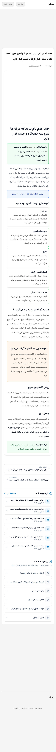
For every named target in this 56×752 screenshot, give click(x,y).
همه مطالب (11, 493)
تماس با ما (8, 4)
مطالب (20, 4)
